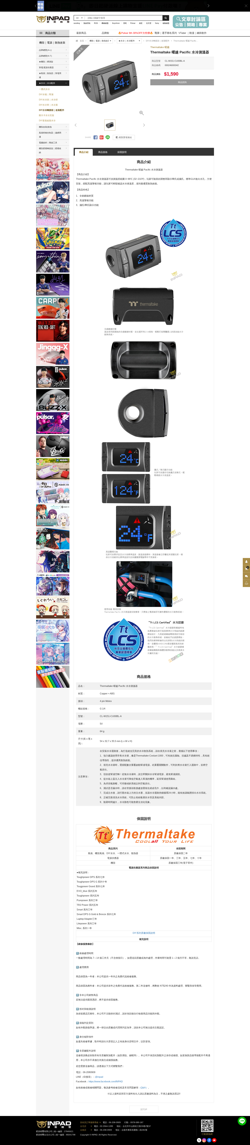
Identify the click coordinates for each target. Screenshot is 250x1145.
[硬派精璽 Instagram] (204, 1140)
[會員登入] (246, 561)
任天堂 (148, 23)
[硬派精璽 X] (199, 1140)
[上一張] (76, 125)
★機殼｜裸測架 (46, 61)
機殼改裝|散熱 (45, 127)
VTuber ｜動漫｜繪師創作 (193, 33)
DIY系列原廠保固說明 (144, 933)
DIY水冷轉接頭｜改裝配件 (51, 110)
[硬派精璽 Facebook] (209, 1140)
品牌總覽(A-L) (45, 50)
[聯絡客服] (246, 576)
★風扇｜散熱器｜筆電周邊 (50, 75)
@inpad (99, 1077)
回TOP (143, 1109)
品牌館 (105, 33)
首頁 (82, 41)
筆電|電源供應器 (46, 67)
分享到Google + (101, 137)
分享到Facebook (95, 137)
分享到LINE (107, 137)
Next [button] (207, 6)
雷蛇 (125, 23)
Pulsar (132, 23)
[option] (122, 6)
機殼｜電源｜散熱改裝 (52, 42)
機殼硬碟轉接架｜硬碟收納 (50, 150)
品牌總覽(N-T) (45, 56)
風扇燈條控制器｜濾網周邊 (50, 135)
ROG (96, 23)
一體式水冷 (44, 89)
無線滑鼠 (86, 23)
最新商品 (81, 33)
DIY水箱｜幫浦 (46, 94)
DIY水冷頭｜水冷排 (48, 99)
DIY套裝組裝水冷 (47, 120)
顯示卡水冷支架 (46, 115)
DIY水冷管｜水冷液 (48, 105)
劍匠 (141, 23)
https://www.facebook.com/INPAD (106, 1081)
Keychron (116, 23)
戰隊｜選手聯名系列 (166, 33)
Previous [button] (36, 6)
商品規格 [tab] (102, 152)
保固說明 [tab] (122, 152)
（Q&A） (143, 1087)
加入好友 (242, 1121)
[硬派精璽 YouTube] (214, 1140)
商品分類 (50, 33)
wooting (77, 23)
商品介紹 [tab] (83, 152)
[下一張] (144, 125)
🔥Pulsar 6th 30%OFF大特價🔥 (135, 33)
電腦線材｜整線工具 (48, 142)
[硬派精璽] (53, 19)
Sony (157, 23)
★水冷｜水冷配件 (47, 83)
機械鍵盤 (105, 23)
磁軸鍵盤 (166, 23)
